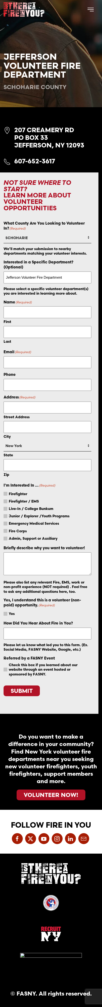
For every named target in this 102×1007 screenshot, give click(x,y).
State (8, 455)
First (7, 321)
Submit (22, 690)
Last (7, 341)
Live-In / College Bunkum (31, 508)
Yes (12, 613)
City (7, 436)
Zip (6, 474)
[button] (91, 9)
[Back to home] (24, 9)
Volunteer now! (51, 794)
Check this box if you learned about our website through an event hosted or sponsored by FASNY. (43, 669)
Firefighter (18, 494)
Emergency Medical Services (34, 523)
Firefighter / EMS (24, 501)
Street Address (17, 417)
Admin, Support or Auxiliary (33, 538)
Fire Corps (18, 531)
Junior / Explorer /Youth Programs (39, 516)
